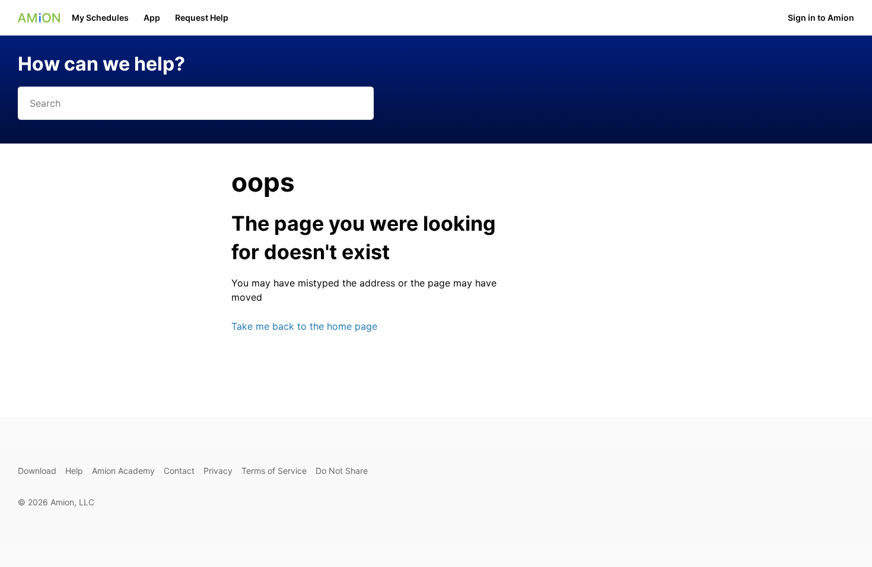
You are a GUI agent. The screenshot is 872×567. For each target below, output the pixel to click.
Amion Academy (123, 471)
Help (74, 471)
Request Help (201, 17)
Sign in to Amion (821, 17)
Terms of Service (274, 471)
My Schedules (100, 17)
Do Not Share (342, 471)
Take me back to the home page (304, 326)
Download (37, 471)
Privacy (218, 471)
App (152, 17)
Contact (179, 471)
